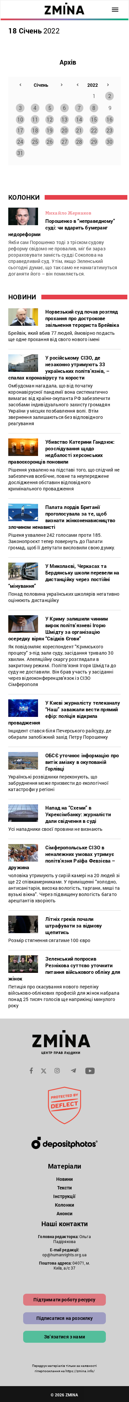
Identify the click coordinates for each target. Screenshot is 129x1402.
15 (94, 119)
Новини (64, 1179)
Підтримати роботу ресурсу (64, 1299)
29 (94, 141)
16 (109, 119)
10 (20, 119)
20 (64, 130)
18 (35, 130)
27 (64, 141)
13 (64, 119)
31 (20, 152)
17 (20, 130)
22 (94, 130)
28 (79, 141)
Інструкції (64, 1196)
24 (20, 141)
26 (50, 141)
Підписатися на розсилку (64, 1318)
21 (79, 130)
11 (35, 119)
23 (109, 130)
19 (50, 130)
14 (79, 119)
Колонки (64, 1205)
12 (50, 119)
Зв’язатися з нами (64, 1336)
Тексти (64, 1187)
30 (109, 141)
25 (35, 141)
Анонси (65, 1213)
